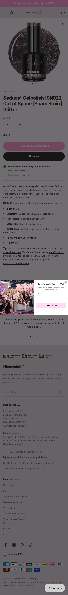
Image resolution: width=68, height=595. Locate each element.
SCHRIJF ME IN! (51, 305)
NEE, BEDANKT (51, 310)
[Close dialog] (66, 282)
